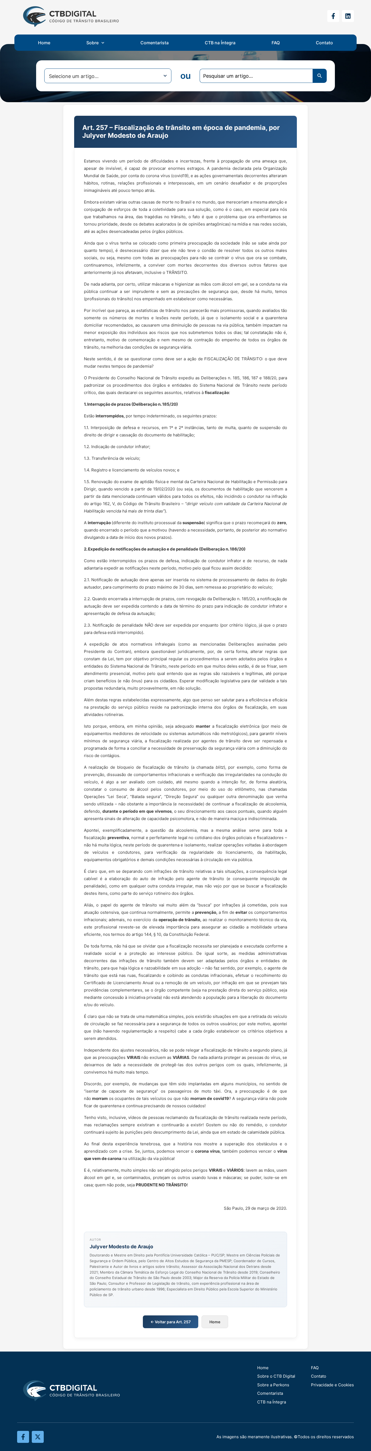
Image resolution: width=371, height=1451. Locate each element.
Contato (324, 42)
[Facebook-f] (333, 16)
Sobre (92, 42)
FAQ (276, 42)
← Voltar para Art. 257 (170, 1321)
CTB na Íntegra (220, 42)
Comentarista (154, 42)
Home (44, 42)
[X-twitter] (38, 1437)
